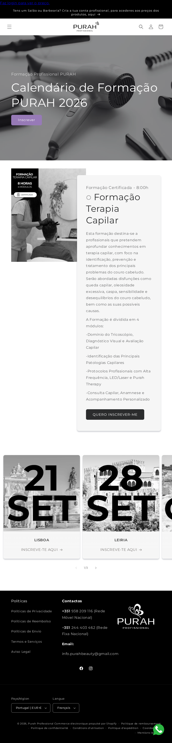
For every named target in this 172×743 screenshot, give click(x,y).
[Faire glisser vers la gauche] (76, 568)
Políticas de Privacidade (31, 611)
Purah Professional (41, 723)
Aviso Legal (21, 652)
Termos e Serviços (26, 642)
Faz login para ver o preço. (24, 3)
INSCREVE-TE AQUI (39, 550)
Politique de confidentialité (49, 728)
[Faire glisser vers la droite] (96, 568)
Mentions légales (149, 732)
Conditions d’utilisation (88, 728)
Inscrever (26, 120)
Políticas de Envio (26, 631)
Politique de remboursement (141, 723)
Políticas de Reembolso (31, 621)
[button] (9, 27)
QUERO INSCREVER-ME (115, 414)
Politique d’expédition (123, 728)
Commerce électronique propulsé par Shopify (85, 723)
